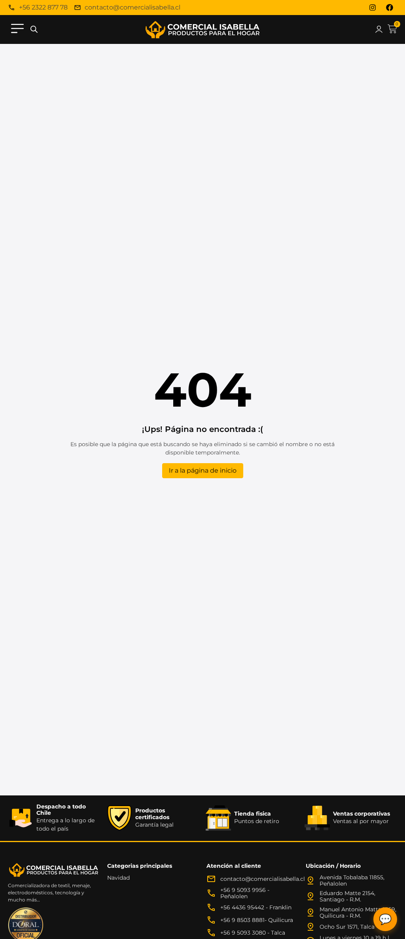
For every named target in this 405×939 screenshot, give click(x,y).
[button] (17, 29)
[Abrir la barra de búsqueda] (34, 29)
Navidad (118, 877)
